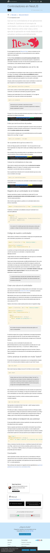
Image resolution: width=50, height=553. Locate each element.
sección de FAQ (29, 531)
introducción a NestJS (25, 290)
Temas (9, 544)
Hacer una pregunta (25, 544)
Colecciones (23, 546)
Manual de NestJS (23, 15)
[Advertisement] (25, 475)
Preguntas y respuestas (26, 542)
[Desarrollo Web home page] (12, 1)
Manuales (14, 15)
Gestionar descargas (12, 546)
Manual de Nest (24, 51)
